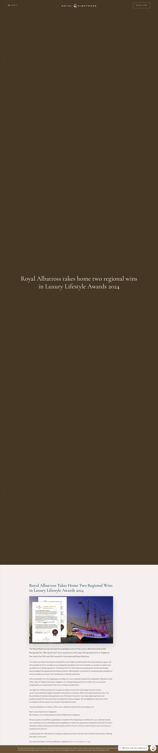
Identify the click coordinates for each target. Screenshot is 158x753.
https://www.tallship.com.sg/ (79, 742)
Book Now (141, 5)
